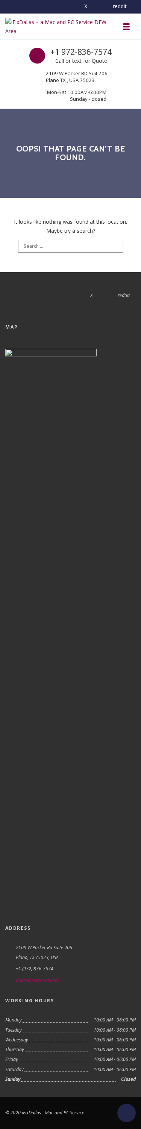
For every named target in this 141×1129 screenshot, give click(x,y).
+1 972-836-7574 (81, 52)
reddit (120, 6)
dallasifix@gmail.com (37, 980)
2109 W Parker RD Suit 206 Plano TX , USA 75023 (77, 76)
